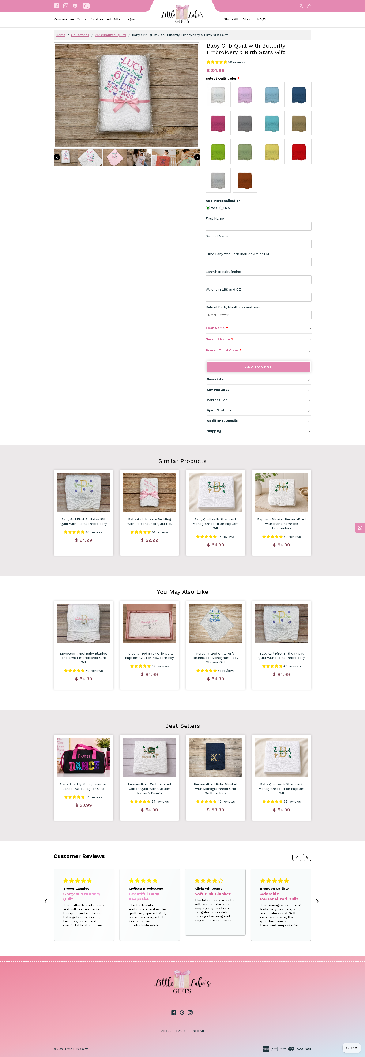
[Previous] (47, 902)
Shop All (231, 19)
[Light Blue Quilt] (272, 94)
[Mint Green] (272, 123)
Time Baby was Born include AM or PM (237, 254)
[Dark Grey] (245, 123)
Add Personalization (223, 201)
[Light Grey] (218, 180)
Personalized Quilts (70, 19)
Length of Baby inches (224, 272)
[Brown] (299, 123)
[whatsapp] (360, 528)
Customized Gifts (105, 19)
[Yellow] (272, 151)
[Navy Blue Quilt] (299, 94)
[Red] (299, 151)
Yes (214, 208)
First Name (215, 218)
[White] (218, 94)
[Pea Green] (245, 151)
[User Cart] (309, 6)
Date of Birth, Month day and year (233, 307)
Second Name (217, 236)
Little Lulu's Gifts (76, 1048)
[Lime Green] (218, 151)
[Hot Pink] (218, 123)
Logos (130, 19)
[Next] (317, 902)
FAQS (261, 19)
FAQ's (180, 1031)
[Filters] (296, 857)
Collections (80, 35)
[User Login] (301, 5)
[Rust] (245, 180)
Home (60, 35)
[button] (217, 62)
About (247, 19)
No (227, 208)
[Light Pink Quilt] (245, 94)
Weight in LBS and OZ (223, 289)
